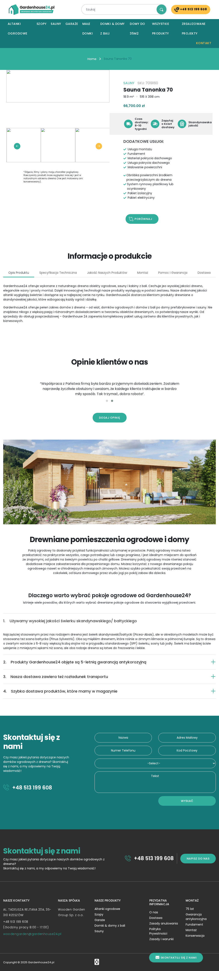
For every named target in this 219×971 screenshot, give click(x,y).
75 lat (190, 909)
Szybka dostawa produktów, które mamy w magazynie (60, 691)
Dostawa (155, 918)
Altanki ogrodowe (17, 29)
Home (91, 59)
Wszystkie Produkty (160, 29)
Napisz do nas (198, 859)
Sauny (56, 24)
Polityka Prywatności (158, 931)
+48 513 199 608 (193, 9)
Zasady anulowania (163, 923)
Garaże (71, 24)
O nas (153, 912)
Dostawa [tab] (204, 273)
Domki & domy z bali (112, 29)
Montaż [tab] (142, 273)
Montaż (191, 930)
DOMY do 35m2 (137, 29)
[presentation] (17, 146)
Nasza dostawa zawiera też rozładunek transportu (55, 676)
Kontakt (204, 43)
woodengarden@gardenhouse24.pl (32, 934)
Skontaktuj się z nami (179, 958)
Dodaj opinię (109, 418)
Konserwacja (195, 935)
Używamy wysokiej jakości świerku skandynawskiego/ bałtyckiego (70, 621)
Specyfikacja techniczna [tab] (58, 273)
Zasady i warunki (161, 939)
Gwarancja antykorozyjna (196, 916)
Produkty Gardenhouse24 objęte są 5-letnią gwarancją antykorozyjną (74, 662)
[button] (107, 401)
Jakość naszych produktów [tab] (107, 273)
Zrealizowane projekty (194, 29)
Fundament (194, 924)
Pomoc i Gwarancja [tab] (172, 273)
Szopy (42, 24)
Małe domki (87, 29)
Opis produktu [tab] (18, 273)
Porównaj (143, 219)
